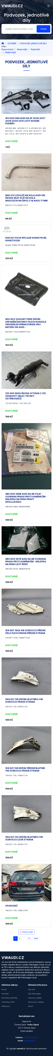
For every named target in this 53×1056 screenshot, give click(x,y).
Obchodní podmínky (9, 998)
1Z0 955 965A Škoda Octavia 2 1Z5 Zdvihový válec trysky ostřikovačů (25, 396)
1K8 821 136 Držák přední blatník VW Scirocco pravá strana (25, 769)
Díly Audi (31, 989)
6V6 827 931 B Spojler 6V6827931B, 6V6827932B (26, 239)
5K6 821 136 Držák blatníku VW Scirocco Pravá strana (24, 700)
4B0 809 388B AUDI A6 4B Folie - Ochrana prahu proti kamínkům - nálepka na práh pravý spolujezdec (26, 498)
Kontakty (5, 994)
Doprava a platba (35, 998)
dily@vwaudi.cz (29, 1040)
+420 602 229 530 (30, 1037)
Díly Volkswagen (34, 994)
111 (29, 938)
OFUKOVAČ (11, 905)
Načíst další (27, 932)
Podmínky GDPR (8, 1002)
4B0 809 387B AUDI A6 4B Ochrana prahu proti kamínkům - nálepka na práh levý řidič (25, 562)
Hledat (43, 29)
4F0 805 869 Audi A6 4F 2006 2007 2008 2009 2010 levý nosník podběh (25, 121)
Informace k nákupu (36, 1002)
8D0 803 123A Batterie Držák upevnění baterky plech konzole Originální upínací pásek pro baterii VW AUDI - (25, 323)
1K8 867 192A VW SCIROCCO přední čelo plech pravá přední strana (25, 631)
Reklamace (5, 1006)
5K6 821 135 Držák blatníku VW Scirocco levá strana (24, 838)
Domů (4, 989)
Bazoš (30, 1006)
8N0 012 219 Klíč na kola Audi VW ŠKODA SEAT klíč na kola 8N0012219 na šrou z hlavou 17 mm (26, 198)
